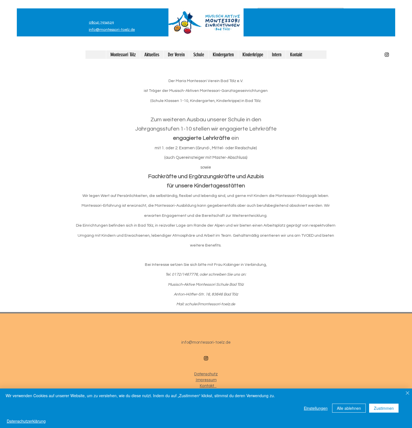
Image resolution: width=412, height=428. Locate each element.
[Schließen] (407, 393)
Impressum (206, 379)
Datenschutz (206, 373)
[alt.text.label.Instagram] (387, 54)
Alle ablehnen (349, 408)
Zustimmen (384, 408)
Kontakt (208, 385)
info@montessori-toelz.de (112, 29)
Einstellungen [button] (316, 408)
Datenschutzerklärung (26, 421)
